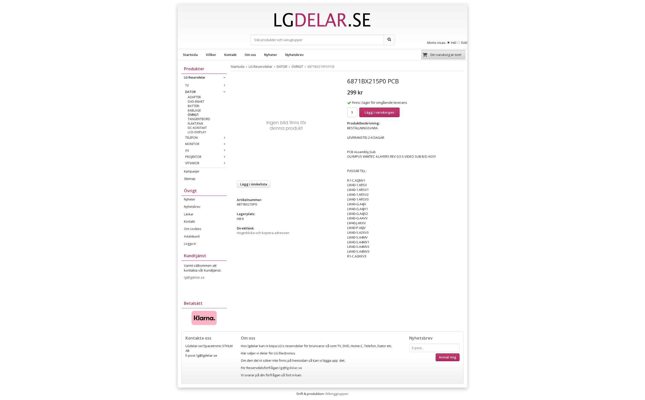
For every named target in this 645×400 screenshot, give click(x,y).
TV (187, 85)
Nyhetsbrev (294, 54)
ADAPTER (194, 97)
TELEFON (191, 138)
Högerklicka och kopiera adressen (263, 232)
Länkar (189, 214)
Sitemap (190, 179)
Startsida (190, 54)
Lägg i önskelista (253, 184)
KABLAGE (194, 110)
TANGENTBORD (199, 119)
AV (187, 150)
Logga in (190, 244)
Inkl (453, 42)
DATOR (190, 92)
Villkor (211, 54)
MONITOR (192, 144)
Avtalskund (192, 236)
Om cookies (192, 229)
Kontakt (230, 54)
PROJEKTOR (193, 157)
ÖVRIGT (193, 115)
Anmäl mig (447, 357)
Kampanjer (192, 171)
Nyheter (270, 54)
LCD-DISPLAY (197, 132)
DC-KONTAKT (197, 128)
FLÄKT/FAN (195, 123)
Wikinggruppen (336, 393)
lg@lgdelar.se (194, 277)
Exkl (464, 42)
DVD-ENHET (196, 101)
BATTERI (193, 106)
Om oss (250, 54)
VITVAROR (192, 163)
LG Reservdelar (194, 77)
